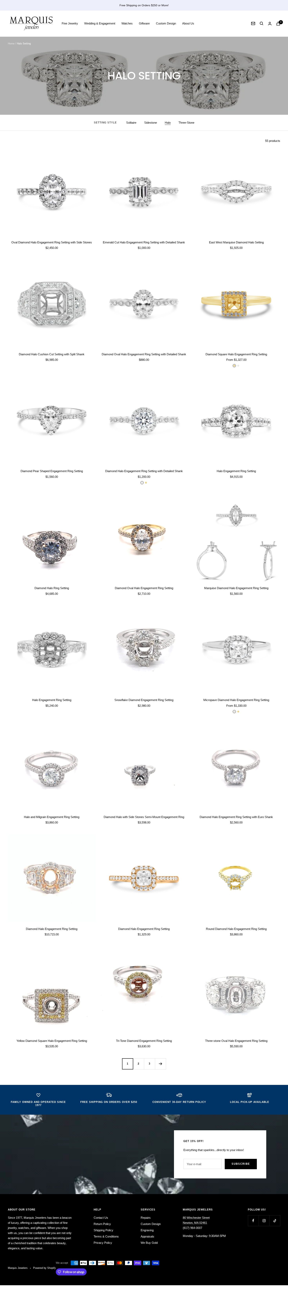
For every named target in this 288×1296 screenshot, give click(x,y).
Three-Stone (186, 122)
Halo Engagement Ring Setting (236, 471)
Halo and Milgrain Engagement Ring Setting (51, 817)
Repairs (146, 1217)
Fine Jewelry (70, 23)
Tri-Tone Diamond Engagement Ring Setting (144, 1040)
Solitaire (131, 122)
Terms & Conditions (106, 1236)
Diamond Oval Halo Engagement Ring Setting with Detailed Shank (144, 354)
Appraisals (147, 1236)
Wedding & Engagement (99, 23)
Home (11, 43)
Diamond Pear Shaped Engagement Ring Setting (52, 471)
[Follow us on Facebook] (253, 1220)
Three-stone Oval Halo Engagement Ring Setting (236, 1040)
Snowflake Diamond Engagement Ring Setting (143, 700)
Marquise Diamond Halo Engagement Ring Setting (236, 588)
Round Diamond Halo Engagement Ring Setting (236, 929)
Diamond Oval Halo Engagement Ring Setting (144, 588)
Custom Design (166, 23)
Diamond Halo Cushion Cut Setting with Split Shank (51, 354)
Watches (127, 23)
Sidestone (150, 122)
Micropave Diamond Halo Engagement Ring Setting (236, 700)
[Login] (270, 23)
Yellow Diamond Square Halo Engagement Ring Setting (51, 1040)
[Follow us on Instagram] (264, 1220)
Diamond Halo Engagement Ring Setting (51, 929)
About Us (188, 23)
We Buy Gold (149, 1242)
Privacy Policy (103, 1242)
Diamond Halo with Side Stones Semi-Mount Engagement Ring (144, 817)
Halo (168, 122)
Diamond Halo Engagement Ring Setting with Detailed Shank (144, 471)
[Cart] (278, 23)
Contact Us (101, 1217)
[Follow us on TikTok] (274, 1220)
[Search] (261, 23)
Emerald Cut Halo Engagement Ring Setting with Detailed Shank (144, 242)
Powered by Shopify (44, 1267)
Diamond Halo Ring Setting (51, 588)
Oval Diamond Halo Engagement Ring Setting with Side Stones (51, 242)
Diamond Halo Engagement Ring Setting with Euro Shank (236, 817)
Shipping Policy (103, 1230)
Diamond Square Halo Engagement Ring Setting (236, 354)
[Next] (160, 1063)
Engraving (147, 1230)
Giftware (144, 23)
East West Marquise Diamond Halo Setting (236, 242)
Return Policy (102, 1224)
